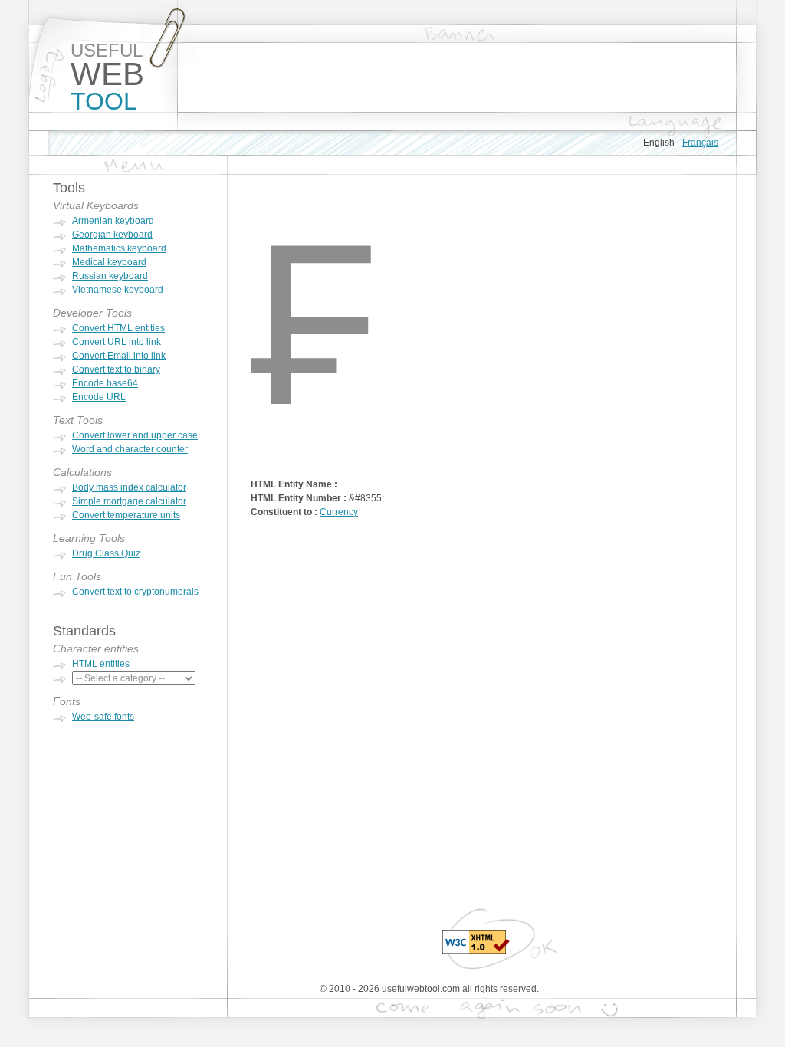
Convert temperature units (126, 515)
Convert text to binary (116, 369)
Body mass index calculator (129, 487)
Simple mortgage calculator (129, 501)
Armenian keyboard (113, 220)
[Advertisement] (457, 77)
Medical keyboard (109, 262)
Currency (339, 512)
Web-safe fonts (103, 716)
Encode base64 (105, 383)
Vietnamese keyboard (117, 289)
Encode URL (99, 397)
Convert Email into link (119, 355)
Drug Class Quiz (106, 553)
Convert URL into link (116, 341)
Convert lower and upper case (135, 435)
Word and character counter (130, 449)
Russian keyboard (110, 276)
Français (700, 142)
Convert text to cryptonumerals (135, 591)
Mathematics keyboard (119, 248)
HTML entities (101, 663)
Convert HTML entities (118, 328)
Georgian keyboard (112, 234)
